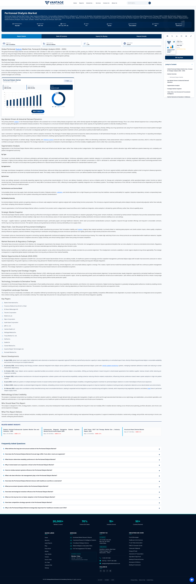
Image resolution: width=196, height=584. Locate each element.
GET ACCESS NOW (105, 302)
